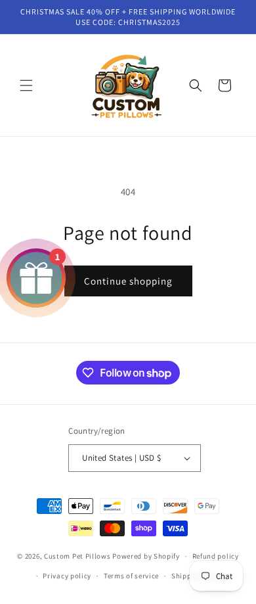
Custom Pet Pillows (78, 556)
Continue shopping (128, 281)
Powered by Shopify (146, 556)
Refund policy (215, 556)
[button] (26, 85)
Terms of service (131, 575)
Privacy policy (67, 575)
